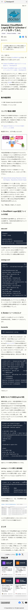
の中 (10, 343)
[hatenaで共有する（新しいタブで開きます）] (20, 37)
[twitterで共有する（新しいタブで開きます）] (26, 37)
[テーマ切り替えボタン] (26, 2)
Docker (4, 33)
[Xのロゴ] (23, 603)
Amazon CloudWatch (12, 33)
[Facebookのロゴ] (20, 603)
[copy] (25, 233)
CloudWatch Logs (16, 57)
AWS (19, 33)
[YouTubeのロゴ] (26, 603)
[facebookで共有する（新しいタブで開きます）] (23, 37)
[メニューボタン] (2, 1)
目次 (23, 5)
